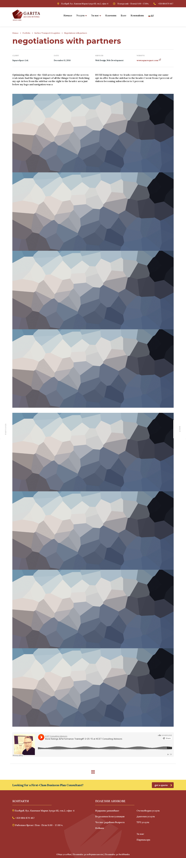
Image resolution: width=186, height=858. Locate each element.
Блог (123, 15)
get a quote (161, 785)
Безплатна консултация (110, 816)
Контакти (137, 15)
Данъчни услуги (146, 816)
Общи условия (63, 854)
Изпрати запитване (107, 810)
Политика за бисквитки (117, 854)
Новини (99, 828)
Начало (68, 15)
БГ (152, 15)
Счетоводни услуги (148, 810)
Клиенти (110, 15)
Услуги (80, 15)
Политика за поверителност (88, 854)
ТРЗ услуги (143, 822)
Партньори (143, 839)
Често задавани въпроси (110, 822)
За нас (95, 15)
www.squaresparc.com (147, 60)
